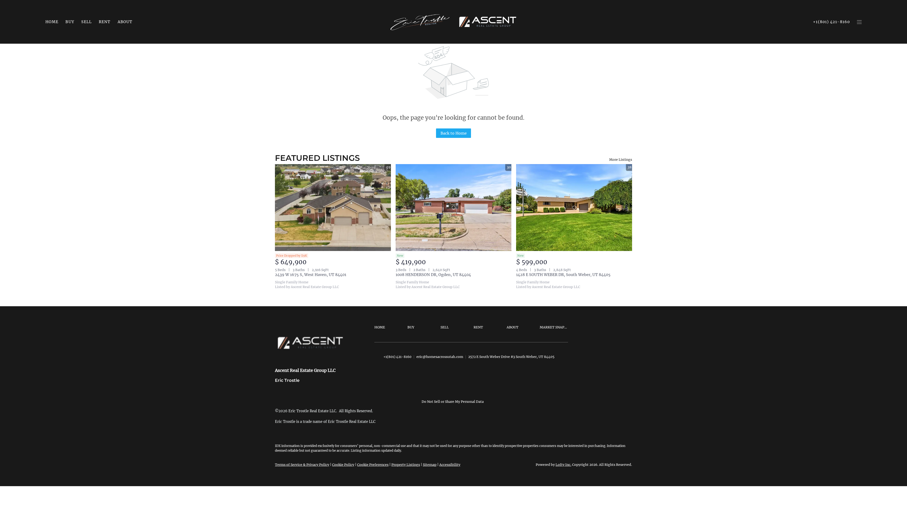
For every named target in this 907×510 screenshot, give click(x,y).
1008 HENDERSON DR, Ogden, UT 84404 (433, 274)
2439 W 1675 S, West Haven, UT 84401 (310, 274)
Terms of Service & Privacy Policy (302, 465)
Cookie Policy (343, 465)
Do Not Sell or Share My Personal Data (453, 402)
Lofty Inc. (563, 465)
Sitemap (429, 465)
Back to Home (454, 133)
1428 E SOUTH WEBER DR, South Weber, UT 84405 (563, 274)
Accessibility (449, 465)
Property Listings (405, 465)
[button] (69, 21)
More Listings (620, 159)
